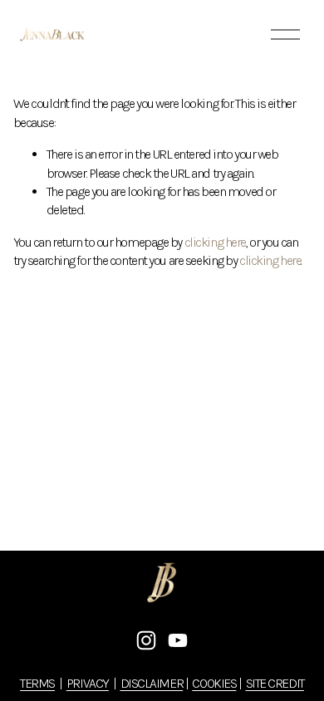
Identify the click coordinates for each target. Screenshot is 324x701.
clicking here (215, 242)
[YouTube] (178, 640)
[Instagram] (146, 640)
